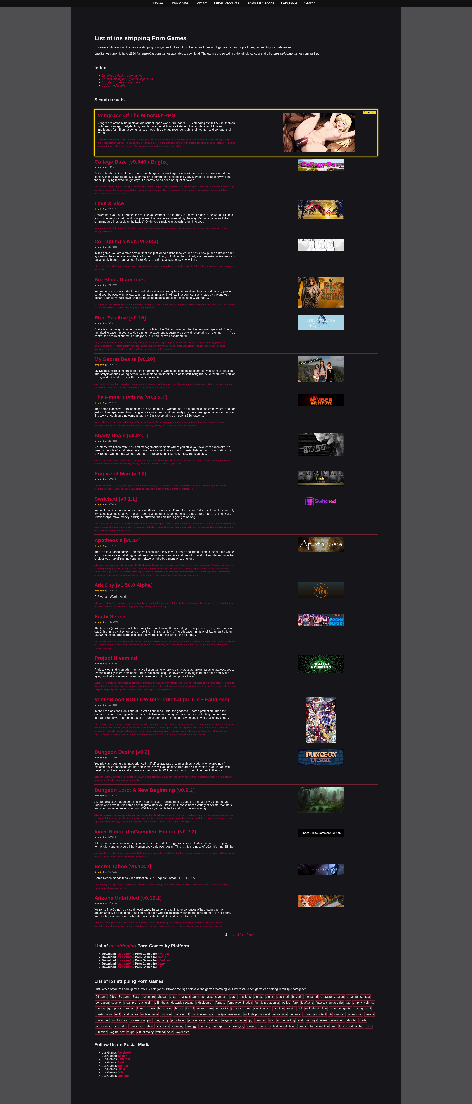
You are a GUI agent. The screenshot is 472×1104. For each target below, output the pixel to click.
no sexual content (314, 1014)
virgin (130, 1032)
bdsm (233, 996)
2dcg (113, 996)
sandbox (260, 1020)
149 (240, 934)
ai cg (173, 996)
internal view (204, 1008)
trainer (303, 1026)
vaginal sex (117, 1032)
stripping (204, 1026)
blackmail (283, 996)
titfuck (293, 1026)
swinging (238, 1026)
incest (190, 1008)
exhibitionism (204, 1002)
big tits (270, 996)
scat (271, 1020)
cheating (352, 996)
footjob (285, 1002)
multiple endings (202, 1014)
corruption (102, 1002)
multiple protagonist (257, 1014)
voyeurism (182, 1032)
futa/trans (307, 1002)
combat (365, 996)
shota (362, 1020)
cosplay (116, 1002)
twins (369, 1026)
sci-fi (301, 1020)
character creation (332, 996)
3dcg (136, 996)
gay (348, 1002)
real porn (213, 1020)
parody (369, 1014)
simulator (120, 1026)
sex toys (311, 1020)
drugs (165, 1002)
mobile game (149, 1014)
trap (334, 1026)
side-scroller (104, 1026)
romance (240, 1020)
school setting (286, 1020)
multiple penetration (229, 1014)
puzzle (192, 1020)
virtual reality (145, 1032)
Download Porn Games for (135, 953)
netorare (294, 1014)
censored (312, 996)
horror (152, 1008)
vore (170, 1032)
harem (141, 1008)
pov (149, 1020)
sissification (136, 1026)
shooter (352, 1020)
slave (150, 1026)
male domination (316, 1008)
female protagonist (267, 1002)
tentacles (265, 1026)
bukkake (297, 996)
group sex (114, 1008)
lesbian (291, 1008)
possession (137, 1020)
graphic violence (363, 1002)
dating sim (145, 1002)
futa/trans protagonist (329, 1002)
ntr (330, 1014)
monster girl (181, 1014)
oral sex (339, 1014)
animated (198, 996)
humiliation (165, 1008)
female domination (240, 1002)
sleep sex (162, 1026)
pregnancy (162, 1020)
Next (250, 934)
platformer (102, 1020)
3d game (124, 996)
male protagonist (340, 1008)
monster (166, 1014)
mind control (130, 1014)
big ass (258, 996)
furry (296, 1002)
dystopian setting (182, 1002)
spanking (177, 1026)
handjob (129, 1008)
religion (227, 1020)
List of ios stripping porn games (122, 75)
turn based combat (351, 1026)
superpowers (221, 1026)
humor (179, 1008)
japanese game (241, 1008)
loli (301, 1008)
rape (202, 1020)
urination (101, 1032)
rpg (250, 1020)
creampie (130, 1002)
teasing (251, 1026)
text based (280, 1026)
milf (117, 1014)
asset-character (217, 996)
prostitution (178, 1020)
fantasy (220, 1002)
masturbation (104, 1014)
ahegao (162, 996)
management (362, 1008)
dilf (157, 1002)
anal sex (184, 996)
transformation (319, 1026)
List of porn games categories (121, 82)
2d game (101, 996)
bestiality (245, 996)
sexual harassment (332, 1020)
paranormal (354, 1014)
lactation (278, 1008)
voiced (160, 1032)
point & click (119, 1020)
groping (101, 1008)
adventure (148, 996)
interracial (222, 1008)
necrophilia (279, 1014)
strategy (191, 1026)
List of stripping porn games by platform (127, 79)
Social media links (114, 85)
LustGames (116, 1052)
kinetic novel (262, 1008)
